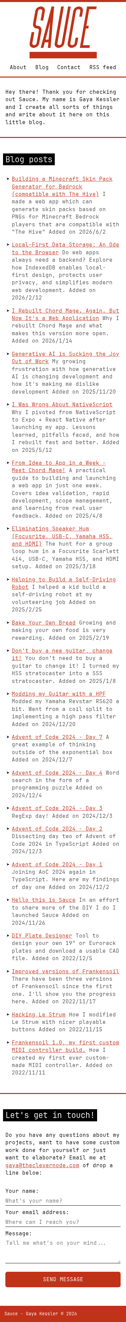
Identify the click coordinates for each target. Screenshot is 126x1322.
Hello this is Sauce (44, 899)
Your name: (22, 1191)
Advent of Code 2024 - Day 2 (57, 828)
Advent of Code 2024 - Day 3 (57, 808)
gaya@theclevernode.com (42, 1165)
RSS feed (102, 67)
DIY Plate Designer (42, 935)
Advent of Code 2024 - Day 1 (57, 864)
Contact (69, 67)
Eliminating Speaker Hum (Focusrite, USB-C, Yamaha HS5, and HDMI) (62, 536)
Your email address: (37, 1212)
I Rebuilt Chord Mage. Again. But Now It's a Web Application (65, 314)
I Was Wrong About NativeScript (62, 404)
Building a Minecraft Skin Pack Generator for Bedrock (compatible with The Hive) (62, 186)
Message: (18, 1233)
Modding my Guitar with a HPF (59, 693)
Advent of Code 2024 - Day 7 (57, 737)
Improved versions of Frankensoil (65, 971)
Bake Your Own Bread (44, 622)
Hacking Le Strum (39, 1014)
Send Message (63, 1279)
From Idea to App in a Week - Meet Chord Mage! (59, 466)
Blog (42, 67)
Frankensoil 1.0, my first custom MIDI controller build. (65, 1046)
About (18, 67)
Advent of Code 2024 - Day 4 (57, 772)
